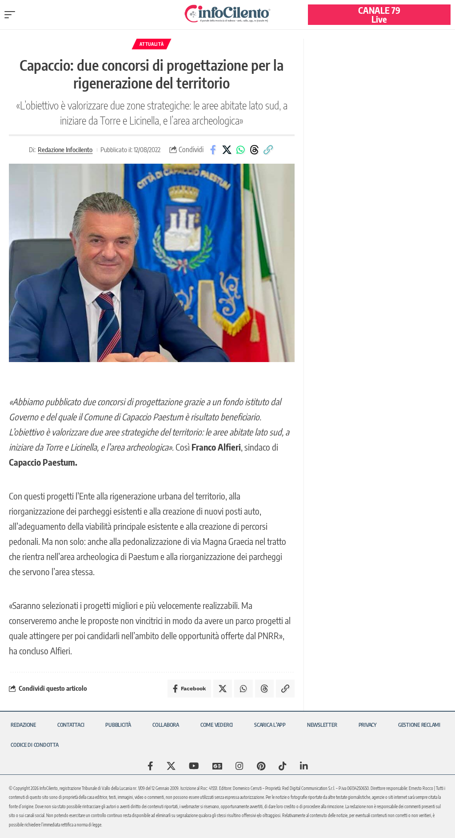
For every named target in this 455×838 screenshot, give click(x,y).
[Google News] (217, 766)
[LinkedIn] (304, 766)
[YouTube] (194, 766)
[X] (171, 766)
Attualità (152, 44)
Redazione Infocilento (65, 149)
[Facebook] (150, 766)
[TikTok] (282, 766)
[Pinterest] (261, 766)
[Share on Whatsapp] (240, 150)
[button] (12, 14)
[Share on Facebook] (213, 150)
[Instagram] (239, 766)
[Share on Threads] (254, 150)
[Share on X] (226, 150)
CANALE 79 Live (379, 14)
